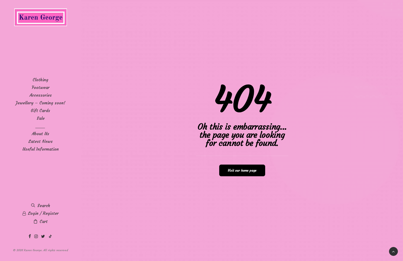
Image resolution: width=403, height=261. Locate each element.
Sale (41, 118)
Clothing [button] (40, 79)
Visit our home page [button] (242, 170)
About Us (40, 133)
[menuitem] (40, 80)
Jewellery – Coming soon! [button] (40, 103)
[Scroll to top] (393, 250)
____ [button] (40, 126)
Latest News (40, 141)
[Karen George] (40, 17)
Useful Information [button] (40, 149)
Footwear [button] (40, 87)
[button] (30, 236)
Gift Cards (40, 110)
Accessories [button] (40, 95)
